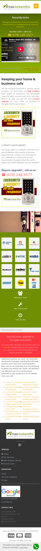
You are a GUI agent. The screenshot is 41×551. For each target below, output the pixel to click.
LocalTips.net (6, 502)
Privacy (4, 480)
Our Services (9, 457)
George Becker (11, 330)
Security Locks (8, 464)
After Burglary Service (12, 460)
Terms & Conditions (9, 477)
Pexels (20, 330)
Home (6, 454)
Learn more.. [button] (24, 547)
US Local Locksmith (9, 499)
